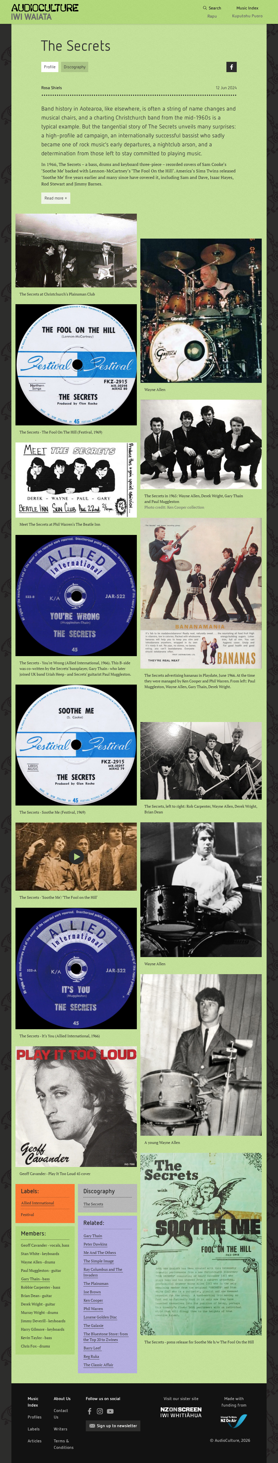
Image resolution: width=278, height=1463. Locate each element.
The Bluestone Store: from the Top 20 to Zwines (106, 1337)
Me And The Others (100, 1252)
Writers (60, 1429)
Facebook (231, 67)
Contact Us (61, 1414)
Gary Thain (93, 1235)
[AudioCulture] (44, 12)
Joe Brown (92, 1291)
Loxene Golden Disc (100, 1317)
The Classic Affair (98, 1364)
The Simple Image (99, 1261)
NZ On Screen (181, 1412)
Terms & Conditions (64, 1444)
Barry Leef (93, 1348)
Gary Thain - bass (35, 1278)
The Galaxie (93, 1325)
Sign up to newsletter (117, 1425)
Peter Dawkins (95, 1244)
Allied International (37, 1203)
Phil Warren (93, 1308)
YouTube (110, 1411)
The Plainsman (96, 1283)
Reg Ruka (91, 1356)
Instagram (100, 1411)
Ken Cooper (93, 1300)
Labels (34, 1429)
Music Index (33, 1402)
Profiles (35, 1417)
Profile (50, 66)
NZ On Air (234, 1420)
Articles (35, 1440)
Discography (75, 66)
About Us (62, 1398)
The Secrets (93, 1204)
